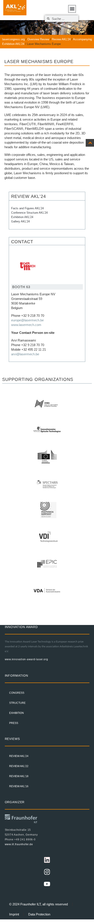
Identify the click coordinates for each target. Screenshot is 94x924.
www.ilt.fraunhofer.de (19, 844)
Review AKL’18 (18, 776)
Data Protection (39, 914)
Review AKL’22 (18, 766)
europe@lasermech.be (27, 320)
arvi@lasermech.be (25, 354)
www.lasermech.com (26, 325)
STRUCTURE (17, 702)
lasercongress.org (13, 39)
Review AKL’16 (18, 786)
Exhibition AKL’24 (22, 217)
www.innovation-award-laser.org (26, 659)
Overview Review (38, 39)
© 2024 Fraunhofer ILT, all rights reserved (38, 904)
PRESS (13, 723)
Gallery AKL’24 (20, 221)
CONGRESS (16, 692)
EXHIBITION (16, 713)
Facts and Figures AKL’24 (27, 208)
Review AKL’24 (61, 39)
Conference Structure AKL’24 (29, 212)
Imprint (14, 914)
